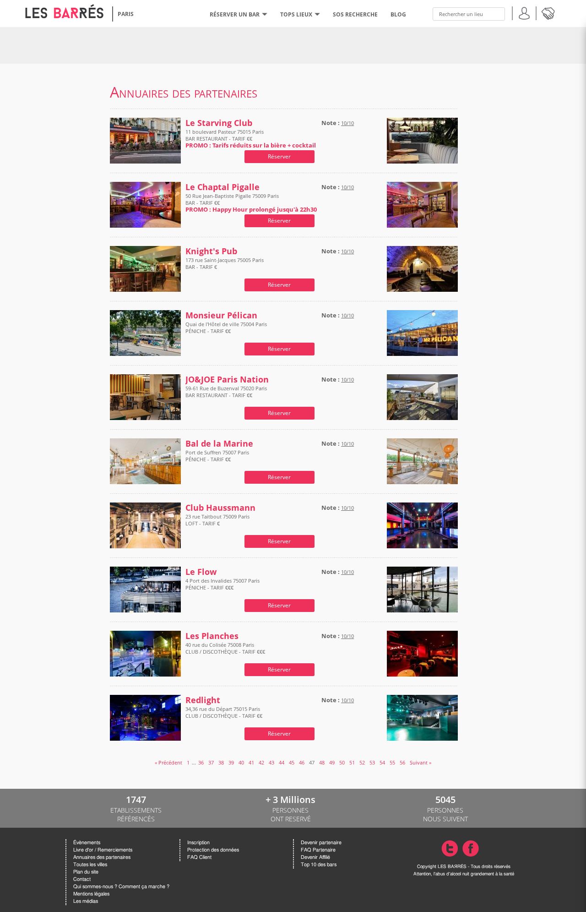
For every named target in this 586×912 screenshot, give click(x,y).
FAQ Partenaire (318, 849)
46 (301, 762)
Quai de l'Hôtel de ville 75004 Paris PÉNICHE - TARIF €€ (226, 327)
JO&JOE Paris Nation (227, 379)
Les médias (85, 901)
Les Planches (212, 636)
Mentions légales (91, 893)
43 (271, 762)
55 (392, 762)
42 (261, 762)
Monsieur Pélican (221, 315)
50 (342, 762)
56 (402, 762)
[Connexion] (524, 12)
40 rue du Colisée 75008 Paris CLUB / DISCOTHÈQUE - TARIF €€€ (225, 648)
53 (372, 762)
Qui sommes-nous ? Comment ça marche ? (121, 886)
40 (241, 762)
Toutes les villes (90, 864)
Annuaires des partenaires (101, 857)
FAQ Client (199, 857)
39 (231, 762)
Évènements (86, 842)
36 (201, 762)
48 (322, 762)
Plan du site (85, 871)
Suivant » (420, 762)
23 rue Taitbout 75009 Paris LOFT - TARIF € (217, 520)
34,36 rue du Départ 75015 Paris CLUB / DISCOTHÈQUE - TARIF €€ (223, 712)
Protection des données (213, 849)
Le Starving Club (218, 123)
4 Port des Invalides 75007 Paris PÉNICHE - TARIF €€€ (222, 584)
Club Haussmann (220, 507)
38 (221, 762)
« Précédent (168, 762)
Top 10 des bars (318, 864)
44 (281, 762)
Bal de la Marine (219, 443)
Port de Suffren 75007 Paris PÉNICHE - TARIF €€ (217, 456)
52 (362, 762)
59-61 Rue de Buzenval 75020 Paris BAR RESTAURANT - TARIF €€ (226, 392)
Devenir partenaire (321, 842)
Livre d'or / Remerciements (102, 849)
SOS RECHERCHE (355, 14)
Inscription (198, 842)
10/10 (347, 123)
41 (251, 762)
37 (211, 762)
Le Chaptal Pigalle (222, 187)
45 (291, 762)
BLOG (398, 14)
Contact (82, 879)
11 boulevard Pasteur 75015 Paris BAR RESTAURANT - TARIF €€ (250, 138)
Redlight (202, 700)
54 (382, 762)
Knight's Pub (211, 251)
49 (332, 762)
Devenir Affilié (315, 857)
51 (352, 762)
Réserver (279, 156)
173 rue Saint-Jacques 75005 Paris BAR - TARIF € (224, 263)
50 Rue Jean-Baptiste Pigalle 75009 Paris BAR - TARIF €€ (251, 202)
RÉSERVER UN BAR (235, 14)
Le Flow (201, 572)
